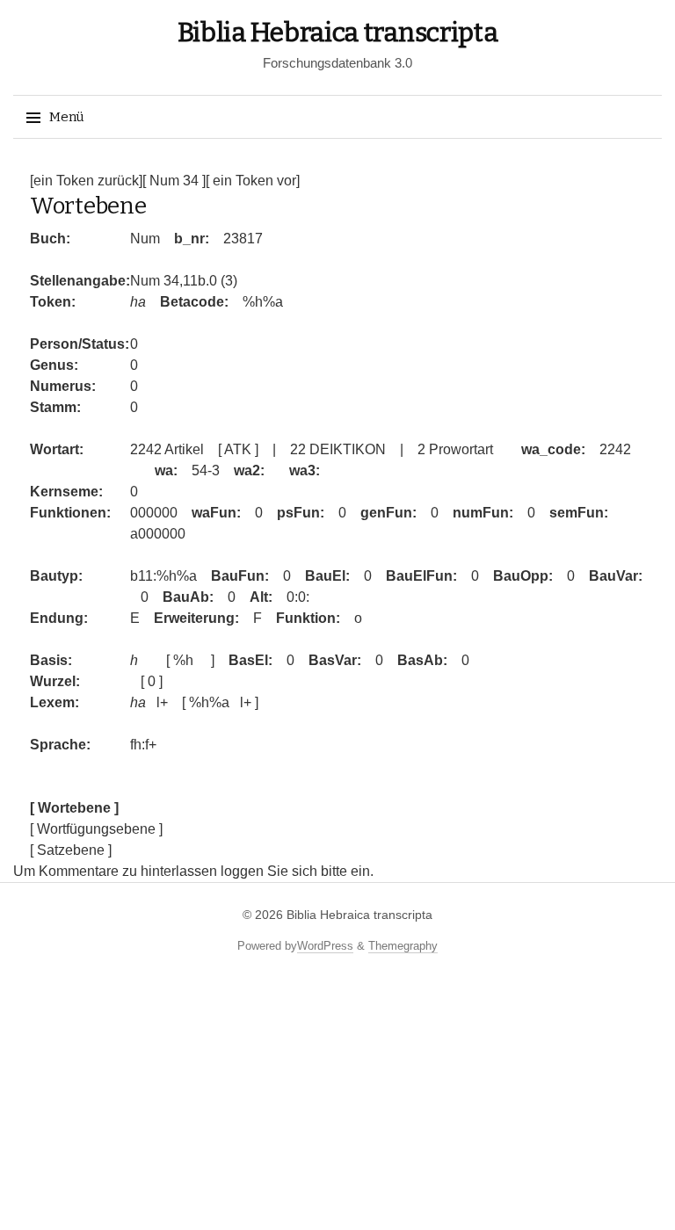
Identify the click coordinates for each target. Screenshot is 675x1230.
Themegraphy (403, 945)
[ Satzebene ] (71, 850)
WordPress (325, 945)
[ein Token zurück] (86, 180)
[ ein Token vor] (253, 180)
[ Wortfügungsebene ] (96, 828)
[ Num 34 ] (174, 180)
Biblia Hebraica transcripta (338, 32)
